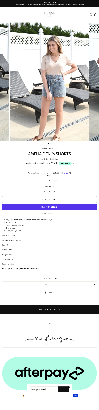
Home (44, 148)
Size (49, 176)
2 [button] (51, 144)
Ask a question (50, 279)
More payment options (49, 213)
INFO (49, 323)
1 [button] (48, 144)
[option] (49, 82)
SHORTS (52, 148)
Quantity (49, 186)
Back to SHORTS (51, 310)
